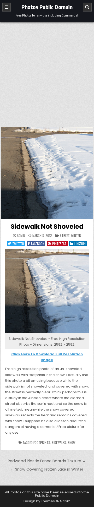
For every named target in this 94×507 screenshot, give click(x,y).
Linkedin (80, 243)
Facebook (37, 243)
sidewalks (59, 442)
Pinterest (59, 243)
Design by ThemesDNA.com (47, 501)
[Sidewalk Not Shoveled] (47, 332)
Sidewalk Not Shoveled (47, 226)
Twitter (18, 243)
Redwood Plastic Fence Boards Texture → (47, 461)
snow (71, 442)
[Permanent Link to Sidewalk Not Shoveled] (47, 173)
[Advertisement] (47, 72)
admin (21, 235)
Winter (76, 235)
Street (64, 235)
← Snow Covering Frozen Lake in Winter (46, 469)
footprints (41, 442)
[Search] (87, 7)
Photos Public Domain (46, 6)
